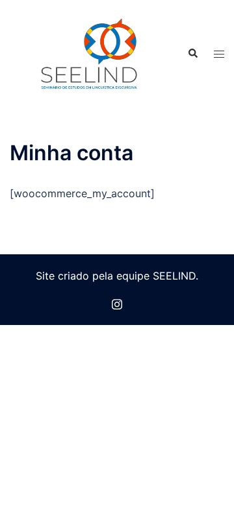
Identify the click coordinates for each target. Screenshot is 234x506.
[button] (192, 54)
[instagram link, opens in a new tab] (117, 302)
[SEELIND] (89, 53)
